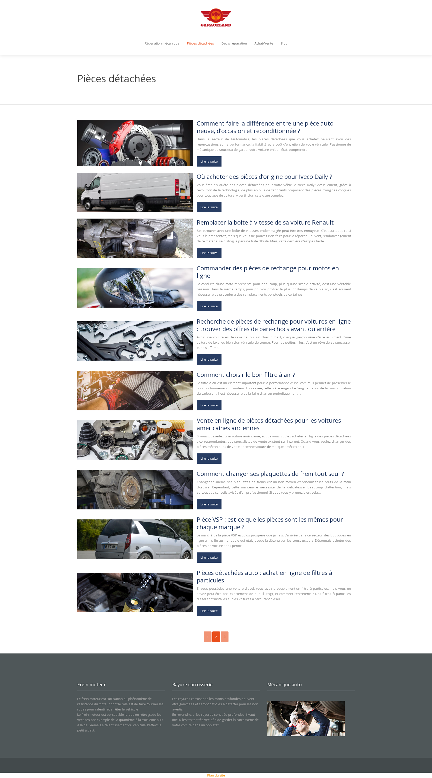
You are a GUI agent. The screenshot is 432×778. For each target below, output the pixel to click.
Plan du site (216, 775)
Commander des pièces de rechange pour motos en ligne (268, 272)
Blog (284, 43)
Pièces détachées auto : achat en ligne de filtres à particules (264, 576)
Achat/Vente (263, 43)
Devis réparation (234, 43)
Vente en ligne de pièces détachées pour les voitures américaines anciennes (269, 424)
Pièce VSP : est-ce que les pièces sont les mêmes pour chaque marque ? (270, 523)
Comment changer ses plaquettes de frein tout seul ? (270, 473)
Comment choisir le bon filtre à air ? (246, 374)
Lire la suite (209, 161)
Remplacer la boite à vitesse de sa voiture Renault (265, 222)
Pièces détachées (200, 43)
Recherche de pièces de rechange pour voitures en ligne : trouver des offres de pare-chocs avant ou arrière (274, 325)
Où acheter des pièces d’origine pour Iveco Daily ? (264, 176)
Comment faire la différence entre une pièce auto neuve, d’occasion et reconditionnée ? (265, 127)
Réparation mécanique (162, 43)
